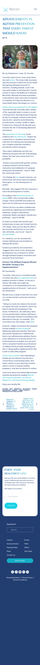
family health (24, 390)
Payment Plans (12, 547)
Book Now (20, 561)
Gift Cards (28, 551)
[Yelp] (23, 571)
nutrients (27, 389)
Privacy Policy (27, 578)
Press (9, 551)
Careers (9, 540)
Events (26, 540)
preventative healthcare (12, 391)
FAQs (26, 544)
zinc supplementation (26, 278)
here (31, 322)
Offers (26, 547)
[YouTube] (20, 571)
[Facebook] (16, 571)
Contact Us (11, 555)
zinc (17, 177)
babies (14, 390)
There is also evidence (11, 356)
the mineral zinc (20, 137)
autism (12, 80)
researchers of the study (16, 134)
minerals (17, 389)
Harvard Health (8, 234)
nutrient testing (22, 328)
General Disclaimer (13, 578)
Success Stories (12, 544)
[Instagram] (12, 571)
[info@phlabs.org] (27, 571)
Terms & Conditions (20, 580)
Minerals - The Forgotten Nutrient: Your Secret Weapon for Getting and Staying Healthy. (18, 377)
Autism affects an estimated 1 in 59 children (19, 107)
